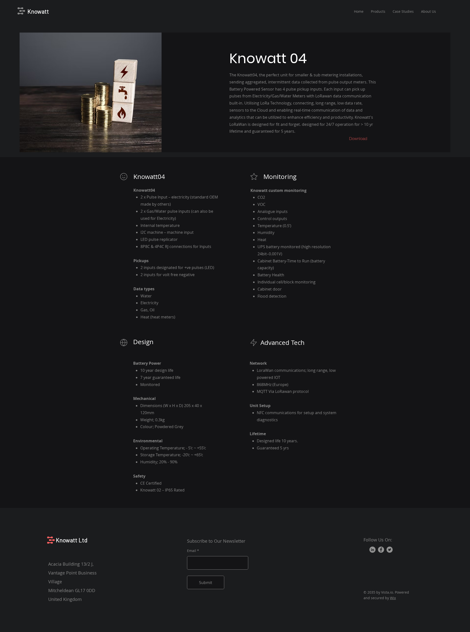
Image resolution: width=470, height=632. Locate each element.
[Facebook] (381, 550)
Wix (393, 598)
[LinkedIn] (372, 550)
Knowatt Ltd (71, 540)
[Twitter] (390, 550)
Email (191, 550)
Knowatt (38, 11)
